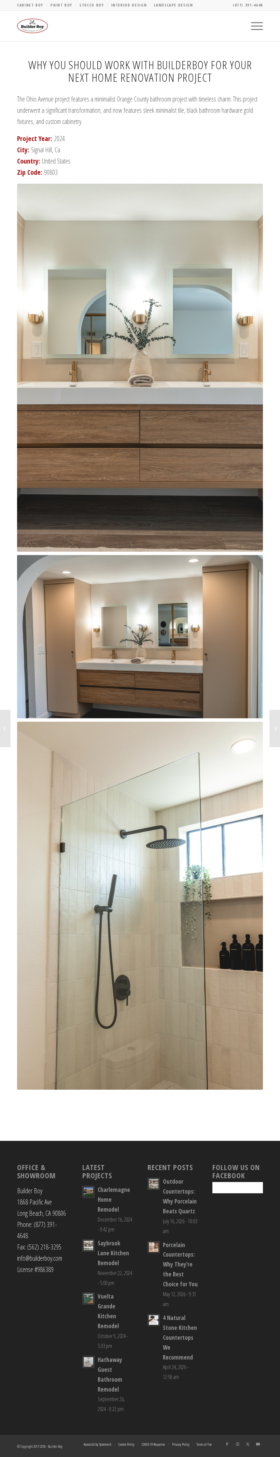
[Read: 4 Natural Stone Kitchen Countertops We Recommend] (154, 1320)
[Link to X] (247, 1444)
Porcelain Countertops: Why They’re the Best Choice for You (180, 1264)
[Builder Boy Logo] (32, 26)
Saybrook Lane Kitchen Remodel (113, 1253)
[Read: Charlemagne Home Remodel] (88, 1192)
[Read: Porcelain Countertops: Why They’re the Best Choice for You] (154, 1247)
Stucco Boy (92, 4)
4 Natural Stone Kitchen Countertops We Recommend (180, 1337)
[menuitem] (32, 5)
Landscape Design (173, 4)
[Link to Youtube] (258, 1444)
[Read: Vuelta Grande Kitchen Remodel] (88, 1298)
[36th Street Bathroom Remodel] (274, 728)
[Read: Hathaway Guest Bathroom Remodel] (88, 1362)
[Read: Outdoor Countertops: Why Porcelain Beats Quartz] (154, 1184)
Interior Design (129, 4)
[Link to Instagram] (237, 1444)
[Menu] (253, 26)
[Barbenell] (5, 728)
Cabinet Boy (30, 4)
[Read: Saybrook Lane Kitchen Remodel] (88, 1245)
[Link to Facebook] (227, 1444)
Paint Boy (61, 4)
